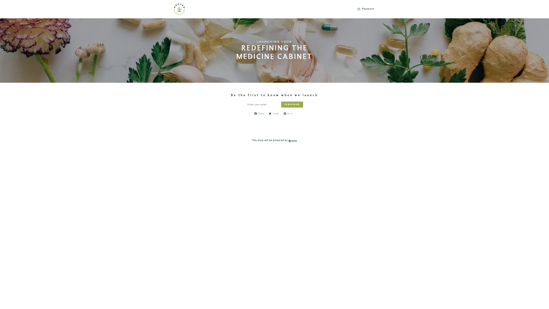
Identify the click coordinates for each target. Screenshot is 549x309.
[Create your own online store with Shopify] (293, 140)
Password (368, 9)
